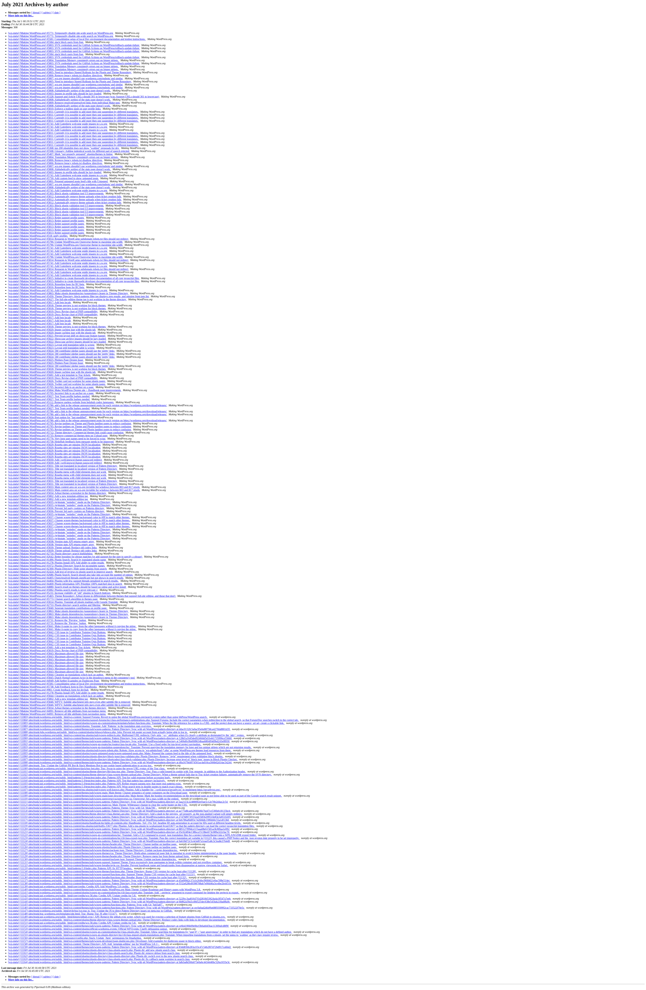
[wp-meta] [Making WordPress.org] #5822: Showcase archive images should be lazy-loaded (57, 338)
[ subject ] (47, 12)
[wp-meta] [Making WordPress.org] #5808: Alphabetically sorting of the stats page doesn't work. (59, 90)
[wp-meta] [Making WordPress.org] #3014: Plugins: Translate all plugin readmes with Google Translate (63, 602)
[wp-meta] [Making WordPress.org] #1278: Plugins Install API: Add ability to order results (56, 562)
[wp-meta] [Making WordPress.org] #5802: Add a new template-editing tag (48, 496)
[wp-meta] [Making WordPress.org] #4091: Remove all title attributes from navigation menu (57, 711)
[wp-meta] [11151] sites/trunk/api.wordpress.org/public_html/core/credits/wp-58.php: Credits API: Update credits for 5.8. (72, 922)
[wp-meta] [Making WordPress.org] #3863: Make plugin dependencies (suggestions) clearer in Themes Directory (68, 293)
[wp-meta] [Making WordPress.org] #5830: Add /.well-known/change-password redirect (55, 459)
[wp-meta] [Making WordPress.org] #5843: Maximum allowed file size (46, 653)
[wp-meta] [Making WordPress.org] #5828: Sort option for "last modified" (47, 417)
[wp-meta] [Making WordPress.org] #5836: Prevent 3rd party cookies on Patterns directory (56, 508)
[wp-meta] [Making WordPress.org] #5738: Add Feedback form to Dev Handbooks (52, 686)
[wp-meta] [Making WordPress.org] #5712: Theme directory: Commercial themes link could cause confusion (66, 432)
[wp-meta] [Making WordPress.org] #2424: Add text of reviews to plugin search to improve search (60, 571)
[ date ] (56, 12)
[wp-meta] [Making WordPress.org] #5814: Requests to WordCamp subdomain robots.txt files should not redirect (68, 238)
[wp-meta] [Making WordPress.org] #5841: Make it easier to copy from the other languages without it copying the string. (72, 626)
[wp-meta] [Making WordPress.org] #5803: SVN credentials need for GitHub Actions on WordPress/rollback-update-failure (74, 45)
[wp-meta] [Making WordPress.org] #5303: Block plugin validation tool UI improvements (56, 193)
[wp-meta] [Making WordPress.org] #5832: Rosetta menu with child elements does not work (57, 471)
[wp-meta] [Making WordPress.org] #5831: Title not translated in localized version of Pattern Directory (63, 465)
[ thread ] (36, 12)
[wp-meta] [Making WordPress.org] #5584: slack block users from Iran (46, 42)
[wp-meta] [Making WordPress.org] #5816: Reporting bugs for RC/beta (46, 284)
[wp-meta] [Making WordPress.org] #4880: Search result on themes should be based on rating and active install (67, 586)
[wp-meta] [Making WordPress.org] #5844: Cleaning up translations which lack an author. (56, 674)
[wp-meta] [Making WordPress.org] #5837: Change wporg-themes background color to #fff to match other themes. (69, 517)
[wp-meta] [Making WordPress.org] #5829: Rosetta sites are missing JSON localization (54, 444)
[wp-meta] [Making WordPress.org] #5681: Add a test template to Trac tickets (49, 375)
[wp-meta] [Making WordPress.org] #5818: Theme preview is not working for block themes (57, 305)
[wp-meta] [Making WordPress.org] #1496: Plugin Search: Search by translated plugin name (57, 559)
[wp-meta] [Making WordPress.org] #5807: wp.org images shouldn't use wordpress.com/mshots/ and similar (65, 78)
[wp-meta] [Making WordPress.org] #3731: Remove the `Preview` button (47, 620)
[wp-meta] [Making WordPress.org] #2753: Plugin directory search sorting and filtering (54, 605)
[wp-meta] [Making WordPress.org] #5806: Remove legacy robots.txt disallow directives (55, 75)
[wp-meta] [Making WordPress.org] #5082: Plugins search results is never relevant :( (53, 589)
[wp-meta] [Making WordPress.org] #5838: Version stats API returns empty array (51, 541)
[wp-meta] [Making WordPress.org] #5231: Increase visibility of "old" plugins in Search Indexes (59, 593)
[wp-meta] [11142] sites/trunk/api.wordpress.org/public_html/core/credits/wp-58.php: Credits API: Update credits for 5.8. (72, 895)
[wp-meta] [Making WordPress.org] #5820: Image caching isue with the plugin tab (52, 329)
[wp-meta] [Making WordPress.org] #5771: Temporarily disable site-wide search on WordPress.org (61, 33)
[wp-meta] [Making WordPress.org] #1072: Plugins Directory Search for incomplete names (56, 565)
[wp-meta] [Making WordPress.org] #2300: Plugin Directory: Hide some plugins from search (57, 568)
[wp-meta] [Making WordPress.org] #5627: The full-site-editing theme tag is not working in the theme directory (67, 299)
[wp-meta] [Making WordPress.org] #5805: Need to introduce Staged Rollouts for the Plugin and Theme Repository (70, 72)
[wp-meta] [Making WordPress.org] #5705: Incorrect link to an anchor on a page (51, 387)
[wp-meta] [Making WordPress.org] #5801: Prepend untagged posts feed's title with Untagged (58, 181)
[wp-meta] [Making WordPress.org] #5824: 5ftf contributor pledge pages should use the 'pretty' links (61, 350)
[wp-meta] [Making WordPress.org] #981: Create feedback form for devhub (48, 689)
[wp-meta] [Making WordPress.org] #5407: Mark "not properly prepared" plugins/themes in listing (60, 154)
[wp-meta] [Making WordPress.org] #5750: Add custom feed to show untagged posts (53, 178)
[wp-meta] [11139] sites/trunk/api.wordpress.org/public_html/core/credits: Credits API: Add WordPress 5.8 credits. (69, 886)
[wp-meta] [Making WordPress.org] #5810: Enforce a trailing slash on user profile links (54, 108)
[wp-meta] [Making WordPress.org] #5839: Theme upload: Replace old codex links (52, 547)
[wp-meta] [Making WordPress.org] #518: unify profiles (38, 235)
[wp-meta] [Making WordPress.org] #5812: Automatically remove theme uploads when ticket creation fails (65, 196)
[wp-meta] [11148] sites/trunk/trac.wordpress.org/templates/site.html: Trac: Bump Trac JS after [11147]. (63, 913)
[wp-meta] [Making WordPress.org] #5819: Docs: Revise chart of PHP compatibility (53, 311)
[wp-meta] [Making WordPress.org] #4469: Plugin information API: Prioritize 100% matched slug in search (65, 583)
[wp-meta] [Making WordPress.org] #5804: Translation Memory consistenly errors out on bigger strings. (63, 60)
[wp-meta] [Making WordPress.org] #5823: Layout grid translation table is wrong (51, 344)
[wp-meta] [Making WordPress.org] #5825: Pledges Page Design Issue (46, 359)
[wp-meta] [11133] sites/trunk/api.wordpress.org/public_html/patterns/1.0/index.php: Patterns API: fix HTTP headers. (70, 868)
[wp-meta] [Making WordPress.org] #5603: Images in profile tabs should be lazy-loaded (55, 93)
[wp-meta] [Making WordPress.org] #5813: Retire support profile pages (46, 217)
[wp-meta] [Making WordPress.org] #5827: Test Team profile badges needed (49, 396)
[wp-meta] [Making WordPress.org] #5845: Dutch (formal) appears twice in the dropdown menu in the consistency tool (71, 677)
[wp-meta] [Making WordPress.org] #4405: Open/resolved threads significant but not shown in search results (66, 577)
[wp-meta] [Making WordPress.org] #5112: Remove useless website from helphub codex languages (61, 402)
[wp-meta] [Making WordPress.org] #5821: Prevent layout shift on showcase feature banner (57, 335)
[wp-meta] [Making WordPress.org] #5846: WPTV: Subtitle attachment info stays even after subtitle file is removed (69, 701)
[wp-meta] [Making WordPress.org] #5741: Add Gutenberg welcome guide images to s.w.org (58, 123)
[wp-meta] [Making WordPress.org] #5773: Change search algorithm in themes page (53, 599)
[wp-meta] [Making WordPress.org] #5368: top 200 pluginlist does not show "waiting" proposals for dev (64, 148)
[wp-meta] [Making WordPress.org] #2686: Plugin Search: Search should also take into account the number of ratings (70, 574)
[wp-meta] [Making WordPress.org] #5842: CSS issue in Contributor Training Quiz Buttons (57, 632)
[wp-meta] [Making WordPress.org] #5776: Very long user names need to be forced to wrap (57, 438)
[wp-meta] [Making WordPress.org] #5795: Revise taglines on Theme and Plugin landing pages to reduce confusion (70, 423)
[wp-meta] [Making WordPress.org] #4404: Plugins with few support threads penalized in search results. (63, 580)
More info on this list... (20, 15)
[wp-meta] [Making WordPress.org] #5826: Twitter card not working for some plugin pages (57, 381)
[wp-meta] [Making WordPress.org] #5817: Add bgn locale (39, 302)
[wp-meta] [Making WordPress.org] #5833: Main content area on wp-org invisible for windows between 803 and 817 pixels (74, 487)
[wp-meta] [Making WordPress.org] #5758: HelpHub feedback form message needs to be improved (61, 441)
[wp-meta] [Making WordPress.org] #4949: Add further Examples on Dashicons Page (54, 680)
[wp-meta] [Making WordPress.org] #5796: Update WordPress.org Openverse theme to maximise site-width (65, 241)
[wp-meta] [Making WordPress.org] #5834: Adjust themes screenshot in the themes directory (57, 493)
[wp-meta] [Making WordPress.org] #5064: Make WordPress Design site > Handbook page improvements (64, 390)
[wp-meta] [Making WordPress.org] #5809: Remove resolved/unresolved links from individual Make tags (64, 102)
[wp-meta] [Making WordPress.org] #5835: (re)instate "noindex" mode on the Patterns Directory (59, 502)
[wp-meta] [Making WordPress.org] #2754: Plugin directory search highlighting (50, 553)
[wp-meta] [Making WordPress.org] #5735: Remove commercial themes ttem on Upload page (58, 435)
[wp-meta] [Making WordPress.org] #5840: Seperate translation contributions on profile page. (58, 608)
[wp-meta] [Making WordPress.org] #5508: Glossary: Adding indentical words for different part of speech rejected (69, 151)
